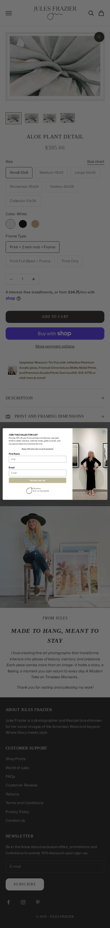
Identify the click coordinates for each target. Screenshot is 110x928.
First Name (14, 454)
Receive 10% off (37, 480)
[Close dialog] (104, 431)
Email (11, 467)
